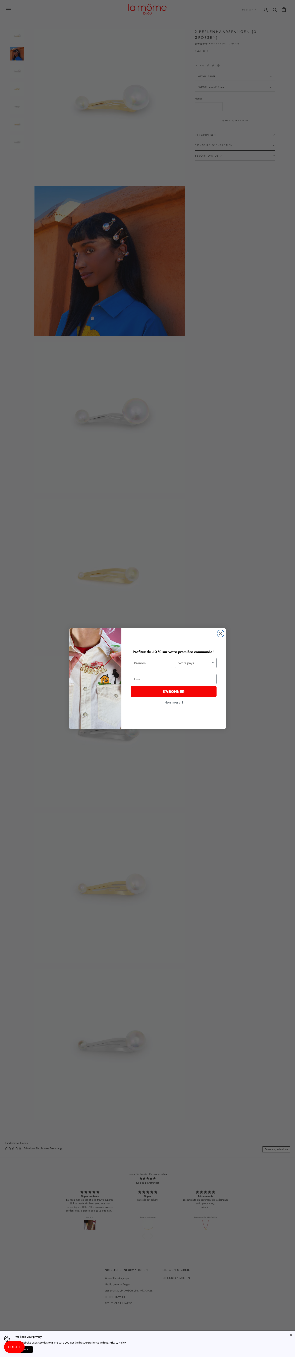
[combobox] (194, 663)
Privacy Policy (118, 1342)
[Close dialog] (220, 633)
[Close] (291, 1335)
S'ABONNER (174, 691)
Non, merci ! (174, 702)
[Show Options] (213, 663)
